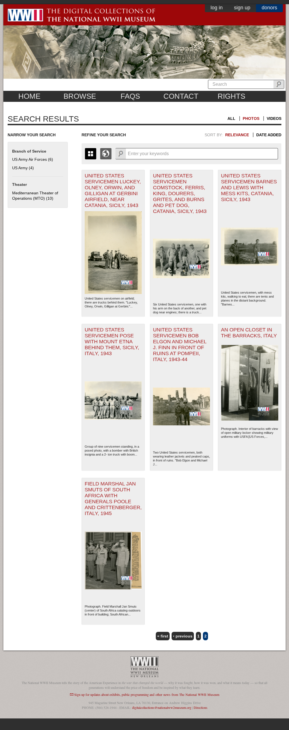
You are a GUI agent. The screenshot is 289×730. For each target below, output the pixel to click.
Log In (217, 7)
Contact (180, 96)
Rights (231, 96)
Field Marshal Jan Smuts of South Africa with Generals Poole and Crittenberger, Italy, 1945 (113, 498)
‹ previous (182, 636)
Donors (269, 7)
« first (162, 636)
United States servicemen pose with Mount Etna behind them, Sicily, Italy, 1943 (112, 341)
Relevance (237, 135)
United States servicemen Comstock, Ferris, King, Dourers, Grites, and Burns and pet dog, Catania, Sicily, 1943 (180, 193)
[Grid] (90, 153)
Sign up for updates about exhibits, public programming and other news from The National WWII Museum (146, 694)
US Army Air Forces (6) (32, 159)
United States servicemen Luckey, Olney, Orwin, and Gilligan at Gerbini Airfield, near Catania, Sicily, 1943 (113, 190)
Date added (268, 135)
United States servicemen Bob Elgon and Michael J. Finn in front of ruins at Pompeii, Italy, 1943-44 (180, 344)
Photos (251, 118)
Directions (200, 707)
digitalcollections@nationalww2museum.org (161, 707)
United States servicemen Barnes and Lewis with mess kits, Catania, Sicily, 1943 (249, 187)
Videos (274, 118)
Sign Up (242, 7)
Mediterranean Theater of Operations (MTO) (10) (35, 196)
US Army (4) (23, 168)
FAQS (130, 96)
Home (29, 96)
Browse (80, 96)
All (231, 118)
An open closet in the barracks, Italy (249, 332)
